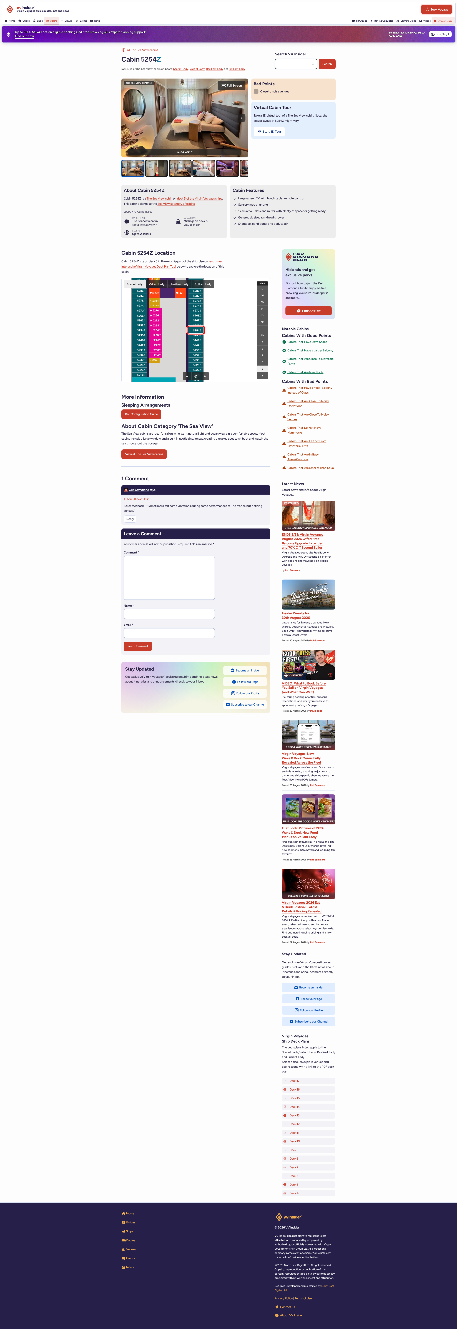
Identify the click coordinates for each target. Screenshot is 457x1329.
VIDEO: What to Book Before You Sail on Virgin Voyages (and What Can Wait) (304, 687)
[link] (139, 290)
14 (262, 308)
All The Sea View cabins (142, 50)
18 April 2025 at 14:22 (136, 499)
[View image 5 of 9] (227, 168)
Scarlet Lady (181, 69)
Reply (130, 519)
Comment (131, 552)
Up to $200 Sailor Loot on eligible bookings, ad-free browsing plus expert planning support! (80, 34)
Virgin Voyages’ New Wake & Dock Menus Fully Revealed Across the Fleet (301, 758)
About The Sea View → (144, 224)
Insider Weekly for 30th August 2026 (296, 615)
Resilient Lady (214, 69)
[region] (195, 330)
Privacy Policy (284, 1298)
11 (262, 328)
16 (262, 295)
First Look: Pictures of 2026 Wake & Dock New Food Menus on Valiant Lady (303, 832)
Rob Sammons (139, 490)
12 (262, 322)
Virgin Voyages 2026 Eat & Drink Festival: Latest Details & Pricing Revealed (302, 906)
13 (262, 315)
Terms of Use (303, 1298)
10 (262, 335)
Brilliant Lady (237, 69)
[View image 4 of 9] (203, 168)
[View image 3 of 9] (180, 168)
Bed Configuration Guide (141, 414)
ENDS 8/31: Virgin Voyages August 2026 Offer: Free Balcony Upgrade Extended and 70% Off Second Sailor (302, 541)
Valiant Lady (197, 69)
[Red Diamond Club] (407, 34)
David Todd (316, 710)
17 (262, 288)
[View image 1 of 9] (132, 168)
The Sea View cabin (159, 198)
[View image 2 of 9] (156, 168)
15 (262, 302)
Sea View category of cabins (176, 203)
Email (128, 624)
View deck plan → (193, 224)
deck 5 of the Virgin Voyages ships (199, 198)
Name (129, 605)
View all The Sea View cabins (144, 454)
